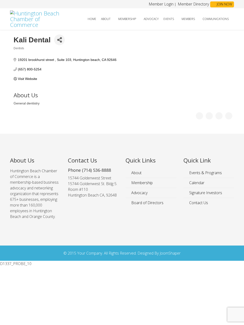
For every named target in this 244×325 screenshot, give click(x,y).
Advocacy (151, 19)
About (106, 19)
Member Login (161, 4)
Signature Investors (205, 192)
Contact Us (198, 202)
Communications (216, 19)
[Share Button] (59, 39)
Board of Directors (146, 202)
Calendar (196, 182)
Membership (127, 19)
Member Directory (193, 4)
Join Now (224, 4)
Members (188, 19)
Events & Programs (205, 172)
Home (92, 19)
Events (168, 19)
